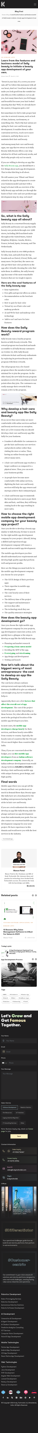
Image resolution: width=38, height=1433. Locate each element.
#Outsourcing (16, 1001)
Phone (3, 1058)
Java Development (8, 1370)
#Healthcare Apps (24, 998)
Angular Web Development (10, 1376)
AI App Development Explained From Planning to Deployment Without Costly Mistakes (22, 951)
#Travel (25, 1001)
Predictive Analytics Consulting (12, 1327)
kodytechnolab (12, 1179)
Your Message (6, 1069)
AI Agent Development (9, 1322)
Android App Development (10, 1350)
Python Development (8, 1367)
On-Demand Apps (8, 57)
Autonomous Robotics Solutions (12, 1305)
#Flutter (13, 998)
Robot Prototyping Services (11, 1299)
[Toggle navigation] (35, 4)
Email (3, 1047)
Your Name (5, 1036)
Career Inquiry (12, 1158)
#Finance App (25, 994)
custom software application (16, 922)
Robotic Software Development (12, 1308)
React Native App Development (12, 1356)
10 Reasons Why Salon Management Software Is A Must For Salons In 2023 (18, 932)
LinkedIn (31, 886)
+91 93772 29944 (13, 1161)
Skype (9, 1176)
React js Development (9, 1385)
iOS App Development (9, 1353)
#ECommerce (14, 994)
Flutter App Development (10, 1347)
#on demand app (8, 839)
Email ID (9, 1167)
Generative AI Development (11, 1319)
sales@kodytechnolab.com (16, 1170)
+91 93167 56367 (18, 1152)
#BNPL (5, 994)
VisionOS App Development (11, 1337)
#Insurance (6, 1001)
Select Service (6, 1103)
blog (8, 15)
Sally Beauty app (11, 166)
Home (3, 15)
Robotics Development (9, 1302)
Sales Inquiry (16, 1149)
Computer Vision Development (12, 1333)
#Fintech (5, 998)
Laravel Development (9, 1379)
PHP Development (7, 1373)
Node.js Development (9, 1382)
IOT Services (5, 1330)
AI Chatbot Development (10, 1325)
